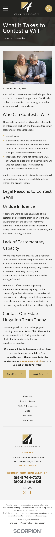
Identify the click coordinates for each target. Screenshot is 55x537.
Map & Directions (27, 465)
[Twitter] (24, 492)
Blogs (27, 410)
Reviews (27, 415)
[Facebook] (30, 492)
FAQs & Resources (27, 405)
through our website (31, 360)
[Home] (26, 8)
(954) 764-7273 (27, 477)
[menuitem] (13, 523)
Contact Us (27, 420)
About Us (27, 396)
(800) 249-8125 (27, 482)
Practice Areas (27, 401)
